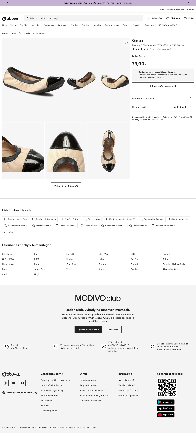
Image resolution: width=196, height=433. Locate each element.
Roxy (4, 269)
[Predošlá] (7, 3)
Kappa (102, 269)
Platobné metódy (49, 395)
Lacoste (38, 254)
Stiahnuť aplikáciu (176, 9)
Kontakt (45, 405)
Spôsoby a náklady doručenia (55, 380)
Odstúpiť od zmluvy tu (52, 385)
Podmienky (25, 427)
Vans (68, 269)
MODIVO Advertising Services (94, 395)
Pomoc (190, 9)
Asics (165, 259)
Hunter (69, 259)
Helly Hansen (8, 264)
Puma (37, 264)
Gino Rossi (71, 264)
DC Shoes (7, 254)
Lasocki (70, 254)
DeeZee (134, 259)
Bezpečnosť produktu (128, 395)
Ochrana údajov (89, 427)
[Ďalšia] (188, 3)
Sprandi (134, 264)
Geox (138, 40)
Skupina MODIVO (88, 385)
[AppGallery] (166, 415)
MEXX (37, 259)
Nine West (104, 254)
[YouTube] (14, 383)
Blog (162, 9)
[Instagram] (5, 383)
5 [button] (152, 49)
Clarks (5, 274)
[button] (34, 80)
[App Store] (166, 408)
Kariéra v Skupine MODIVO (93, 390)
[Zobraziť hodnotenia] (190, 107)
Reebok (166, 254)
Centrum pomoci (49, 410)
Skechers (135, 269)
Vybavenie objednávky (52, 390)
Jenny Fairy (39, 269)
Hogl (36, 274)
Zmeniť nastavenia (40, 427)
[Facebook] (22, 383)
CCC (133, 254)
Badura (102, 264)
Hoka (101, 259)
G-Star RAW (8, 259)
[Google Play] (166, 402)
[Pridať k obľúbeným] (126, 43)
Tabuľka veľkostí (126, 385)
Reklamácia (47, 400)
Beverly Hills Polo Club (174, 264)
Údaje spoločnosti (88, 380)
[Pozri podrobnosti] (190, 98)
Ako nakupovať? (126, 380)
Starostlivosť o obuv (128, 390)
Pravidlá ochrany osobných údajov (64, 427)
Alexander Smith (171, 269)
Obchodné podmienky (90, 400)
